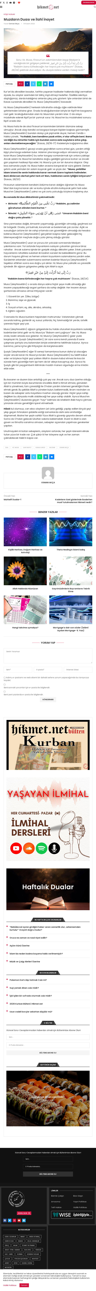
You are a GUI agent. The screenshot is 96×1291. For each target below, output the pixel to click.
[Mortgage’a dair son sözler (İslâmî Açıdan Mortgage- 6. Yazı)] (70, 609)
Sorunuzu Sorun (88, 2)
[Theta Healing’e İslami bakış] (70, 532)
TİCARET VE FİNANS (28, 1245)
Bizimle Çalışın (57, 1196)
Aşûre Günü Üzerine (20, 945)
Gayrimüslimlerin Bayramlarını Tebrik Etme (71, 590)
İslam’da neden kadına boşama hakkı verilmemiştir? (36, 953)
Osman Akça (14, 23)
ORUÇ (7, 1245)
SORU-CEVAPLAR (10, 1237)
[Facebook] (0, 3)
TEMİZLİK (38, 1250)
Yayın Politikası (79, 1202)
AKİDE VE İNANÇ (34, 1237)
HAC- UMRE (9, 1254)
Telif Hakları (56, 1207)
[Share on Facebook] (27, 83)
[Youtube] (10, 3)
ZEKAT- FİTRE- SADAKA (12, 1250)
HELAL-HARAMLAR (33, 1241)
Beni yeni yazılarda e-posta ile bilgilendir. (23, 694)
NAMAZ (20, 1241)
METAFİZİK (8, 1267)
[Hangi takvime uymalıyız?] (25, 609)
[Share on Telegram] (45, 83)
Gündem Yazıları (33, 1254)
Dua (6, 447)
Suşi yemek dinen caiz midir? (24, 988)
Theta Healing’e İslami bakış (71, 549)
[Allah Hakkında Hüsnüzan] (25, 571)
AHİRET (7, 1263)
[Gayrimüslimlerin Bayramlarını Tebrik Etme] (70, 571)
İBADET (22, 1237)
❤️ (19, 2)
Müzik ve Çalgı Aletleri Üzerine (25, 961)
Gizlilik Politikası (80, 1207)
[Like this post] (21, 83)
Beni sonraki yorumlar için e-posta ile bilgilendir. (27, 687)
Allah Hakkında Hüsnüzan (25, 588)
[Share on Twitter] (33, 83)
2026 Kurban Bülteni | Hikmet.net (26, 1004)
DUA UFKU (27, 1250)
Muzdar (52, 447)
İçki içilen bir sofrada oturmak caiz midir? (31, 996)
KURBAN (19, 1254)
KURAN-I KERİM (27, 1263)
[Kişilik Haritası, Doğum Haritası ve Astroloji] (25, 532)
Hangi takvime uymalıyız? (25, 627)
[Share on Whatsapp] (39, 83)
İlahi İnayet (27, 447)
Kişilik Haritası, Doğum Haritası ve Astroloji (25, 551)
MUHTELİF (35, 1259)
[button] (9, 1098)
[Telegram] (14, 3)
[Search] (95, 7)
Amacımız (55, 1202)
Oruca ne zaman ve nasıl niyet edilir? (28, 937)
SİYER (16, 1263)
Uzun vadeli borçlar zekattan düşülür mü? (31, 1011)
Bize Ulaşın (78, 1196)
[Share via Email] (51, 83)
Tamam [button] (24, 1285)
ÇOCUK (7, 1259)
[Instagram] (7, 3)
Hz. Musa (15, 447)
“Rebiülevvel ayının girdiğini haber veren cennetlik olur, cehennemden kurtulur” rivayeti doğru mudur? (45, 928)
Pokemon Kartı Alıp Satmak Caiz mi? (28, 980)
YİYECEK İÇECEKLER (21, 1259)
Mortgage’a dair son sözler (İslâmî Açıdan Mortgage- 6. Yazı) (70, 629)
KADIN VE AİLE (9, 1241)
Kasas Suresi (40, 447)
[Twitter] (4, 3)
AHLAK (15, 1245)
